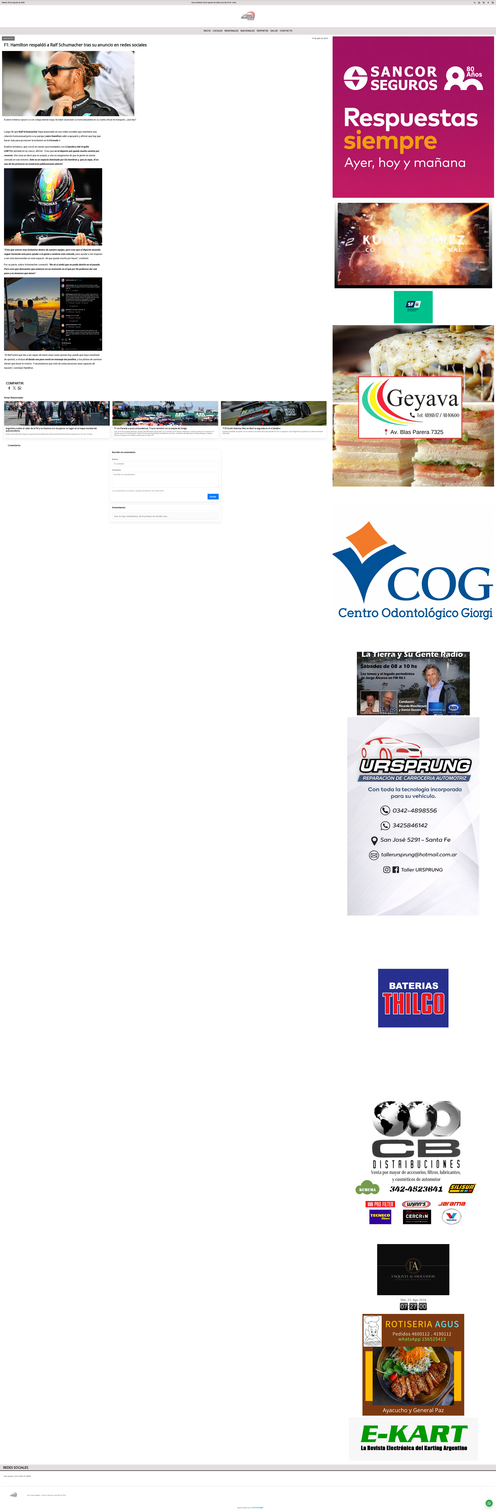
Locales (218, 30)
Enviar (213, 496)
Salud (274, 30)
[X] (484, 2)
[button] (474, 2)
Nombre (115, 459)
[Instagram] (493, 2)
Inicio (207, 30)
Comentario (116, 470)
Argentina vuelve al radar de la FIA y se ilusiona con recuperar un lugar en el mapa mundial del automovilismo (51, 429)
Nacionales (248, 30)
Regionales (231, 30)
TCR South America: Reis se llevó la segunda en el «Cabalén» (252, 428)
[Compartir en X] (14, 388)
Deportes (262, 30)
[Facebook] (488, 2)
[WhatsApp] (479, 2)
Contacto (286, 30)
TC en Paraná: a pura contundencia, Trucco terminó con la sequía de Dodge (150, 428)
